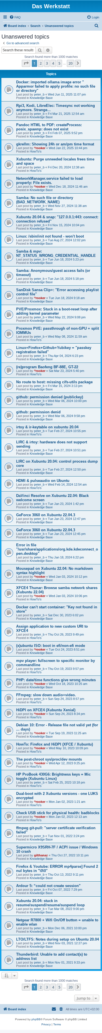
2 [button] (41, 63)
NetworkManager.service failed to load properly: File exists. (49, 180)
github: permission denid (38, 412)
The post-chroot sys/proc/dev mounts (49, 759)
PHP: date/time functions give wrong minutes (56, 680)
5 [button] (59, 63)
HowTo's (36, 151)
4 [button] (53, 63)
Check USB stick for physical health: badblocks (57, 813)
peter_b (39, 94)
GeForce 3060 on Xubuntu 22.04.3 (45, 515)
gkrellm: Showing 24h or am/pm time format (55, 144)
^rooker (39, 148)
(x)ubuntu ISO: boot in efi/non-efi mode (50, 645)
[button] (26, 63)
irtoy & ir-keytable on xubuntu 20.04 (47, 427)
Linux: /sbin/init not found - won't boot (50, 236)
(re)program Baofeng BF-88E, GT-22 (47, 367)
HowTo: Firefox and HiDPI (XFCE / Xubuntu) (54, 744)
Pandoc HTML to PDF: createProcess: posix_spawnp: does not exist (49, 127)
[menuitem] (15, 17)
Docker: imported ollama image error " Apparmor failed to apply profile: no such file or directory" (55, 86)
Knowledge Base (41, 98)
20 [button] (71, 63)
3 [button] (47, 63)
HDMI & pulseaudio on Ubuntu (42, 481)
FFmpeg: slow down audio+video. (46, 695)
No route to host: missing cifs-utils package (54, 382)
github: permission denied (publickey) (49, 397)
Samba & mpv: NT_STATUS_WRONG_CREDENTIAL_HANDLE (56, 253)
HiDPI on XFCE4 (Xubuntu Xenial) (45, 710)
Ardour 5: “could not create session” (48, 886)
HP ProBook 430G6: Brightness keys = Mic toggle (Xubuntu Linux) (53, 776)
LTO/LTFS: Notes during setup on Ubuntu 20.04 (57, 939)
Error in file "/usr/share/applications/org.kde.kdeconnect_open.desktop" (57, 549)
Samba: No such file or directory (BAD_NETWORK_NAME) (44, 200)
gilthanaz (41, 855)
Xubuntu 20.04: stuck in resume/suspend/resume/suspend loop (50, 903)
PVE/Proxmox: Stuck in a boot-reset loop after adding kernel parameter (56, 311)
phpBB (36, 1019)
